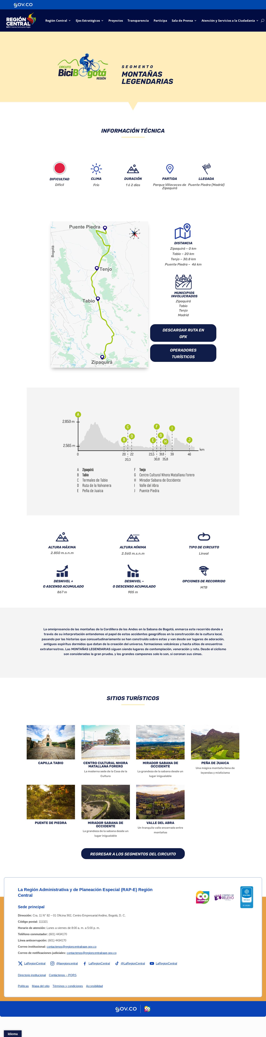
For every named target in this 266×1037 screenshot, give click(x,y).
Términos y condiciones (68, 986)
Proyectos (115, 20)
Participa (160, 20)
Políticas (23, 986)
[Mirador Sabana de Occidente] (160, 758)
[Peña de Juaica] (215, 758)
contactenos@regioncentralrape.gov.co (71, 946)
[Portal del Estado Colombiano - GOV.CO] (23, 5)
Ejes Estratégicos (88, 20)
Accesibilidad (94, 986)
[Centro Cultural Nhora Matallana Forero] (105, 758)
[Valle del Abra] (160, 818)
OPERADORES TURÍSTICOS (183, 353)
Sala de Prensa (182, 20)
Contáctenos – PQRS (63, 975)
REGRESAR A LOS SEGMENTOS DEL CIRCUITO (133, 854)
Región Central (56, 20)
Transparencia (138, 20)
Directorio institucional (32, 975)
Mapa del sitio (40, 986)
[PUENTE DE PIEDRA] (51, 818)
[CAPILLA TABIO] (51, 758)
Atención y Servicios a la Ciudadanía (228, 20)
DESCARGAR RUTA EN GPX (183, 333)
